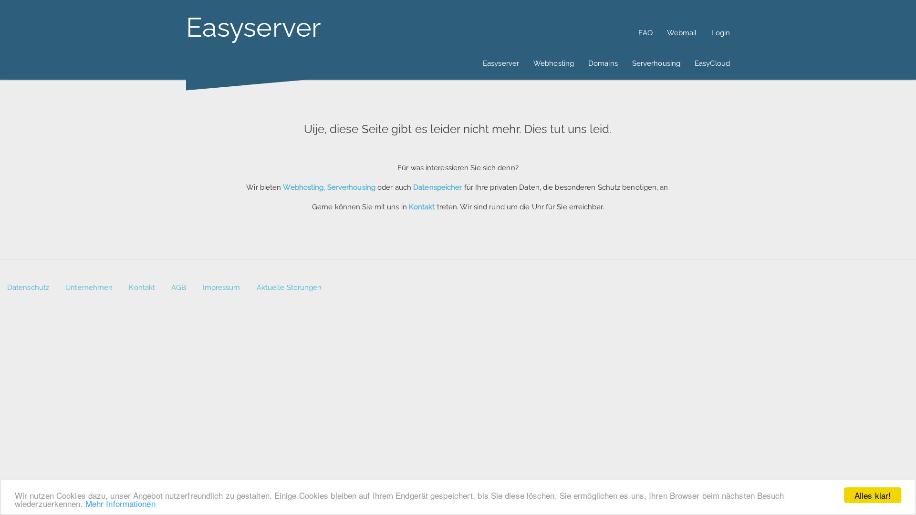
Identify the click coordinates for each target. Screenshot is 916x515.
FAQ (645, 33)
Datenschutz (28, 287)
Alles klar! (872, 495)
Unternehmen (89, 287)
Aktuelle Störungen (289, 287)
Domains (603, 63)
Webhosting (553, 63)
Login (720, 33)
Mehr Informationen (120, 503)
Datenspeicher (437, 187)
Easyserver (501, 63)
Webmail (682, 33)
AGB (178, 287)
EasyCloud (712, 63)
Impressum (221, 287)
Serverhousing (656, 63)
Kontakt (142, 287)
